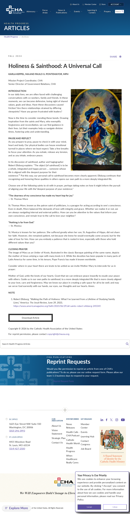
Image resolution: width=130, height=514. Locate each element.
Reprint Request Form (63, 381)
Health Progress (11, 36)
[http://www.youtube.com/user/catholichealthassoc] (123, 420)
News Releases (70, 426)
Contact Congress (85, 442)
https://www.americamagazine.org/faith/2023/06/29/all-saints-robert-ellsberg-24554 (57, 305)
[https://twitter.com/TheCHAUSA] (111, 420)
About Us (56, 425)
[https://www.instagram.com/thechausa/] (116, 420)
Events (84, 432)
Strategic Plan (59, 438)
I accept (89, 507)
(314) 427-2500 (17, 448)
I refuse (114, 507)
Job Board (86, 448)
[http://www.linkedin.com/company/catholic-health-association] (102, 420)
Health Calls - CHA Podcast (73, 433)
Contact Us (57, 442)
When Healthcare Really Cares (72, 459)
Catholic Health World (73, 441)
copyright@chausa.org (58, 334)
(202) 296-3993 (17, 430)
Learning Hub (87, 436)
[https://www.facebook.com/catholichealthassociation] (106, 420)
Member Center (85, 426)
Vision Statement (57, 432)
